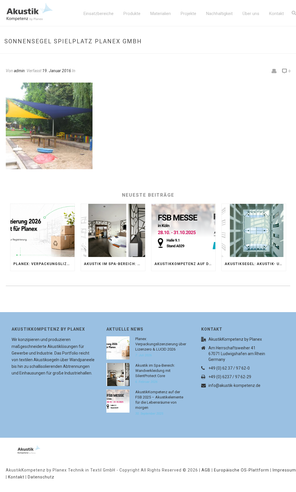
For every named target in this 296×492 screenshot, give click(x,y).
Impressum (284, 470)
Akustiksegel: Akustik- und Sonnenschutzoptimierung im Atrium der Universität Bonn (255, 264)
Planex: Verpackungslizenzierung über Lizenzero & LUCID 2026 (44, 264)
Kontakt (276, 13)
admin (19, 70)
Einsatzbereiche (99, 13)
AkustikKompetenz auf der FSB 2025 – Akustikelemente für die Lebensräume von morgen (185, 264)
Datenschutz (41, 477)
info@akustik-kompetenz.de (234, 385)
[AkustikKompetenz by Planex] (21, 448)
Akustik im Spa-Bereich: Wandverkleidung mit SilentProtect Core (114, 264)
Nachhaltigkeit (219, 13)
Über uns (251, 13)
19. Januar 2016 (56, 70)
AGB (205, 470)
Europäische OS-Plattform (241, 470)
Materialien (160, 13)
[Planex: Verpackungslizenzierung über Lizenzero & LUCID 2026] (42, 230)
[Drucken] (274, 71)
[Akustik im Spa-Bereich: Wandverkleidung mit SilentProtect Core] (113, 230)
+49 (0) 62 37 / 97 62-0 (229, 368)
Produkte (131, 13)
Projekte (188, 13)
